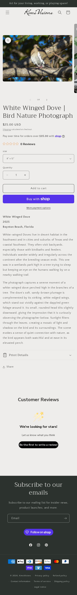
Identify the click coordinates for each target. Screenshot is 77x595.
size (5, 151)
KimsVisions (25, 576)
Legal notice (40, 587)
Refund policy (60, 576)
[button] (7, 12)
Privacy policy (42, 576)
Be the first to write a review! (38, 445)
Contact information (20, 581)
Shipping (7, 130)
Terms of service (42, 581)
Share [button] (10, 366)
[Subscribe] (65, 518)
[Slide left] (30, 100)
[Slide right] (47, 100)
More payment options (39, 208)
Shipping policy (62, 581)
